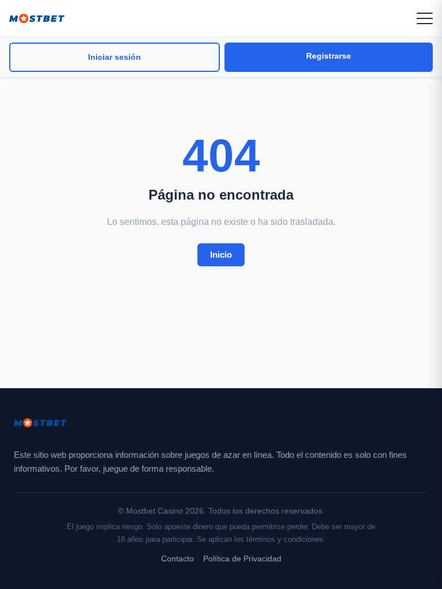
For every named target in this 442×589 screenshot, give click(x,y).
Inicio (221, 254)
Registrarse (328, 55)
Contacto (177, 558)
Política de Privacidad (242, 558)
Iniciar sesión (114, 57)
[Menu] (425, 18)
